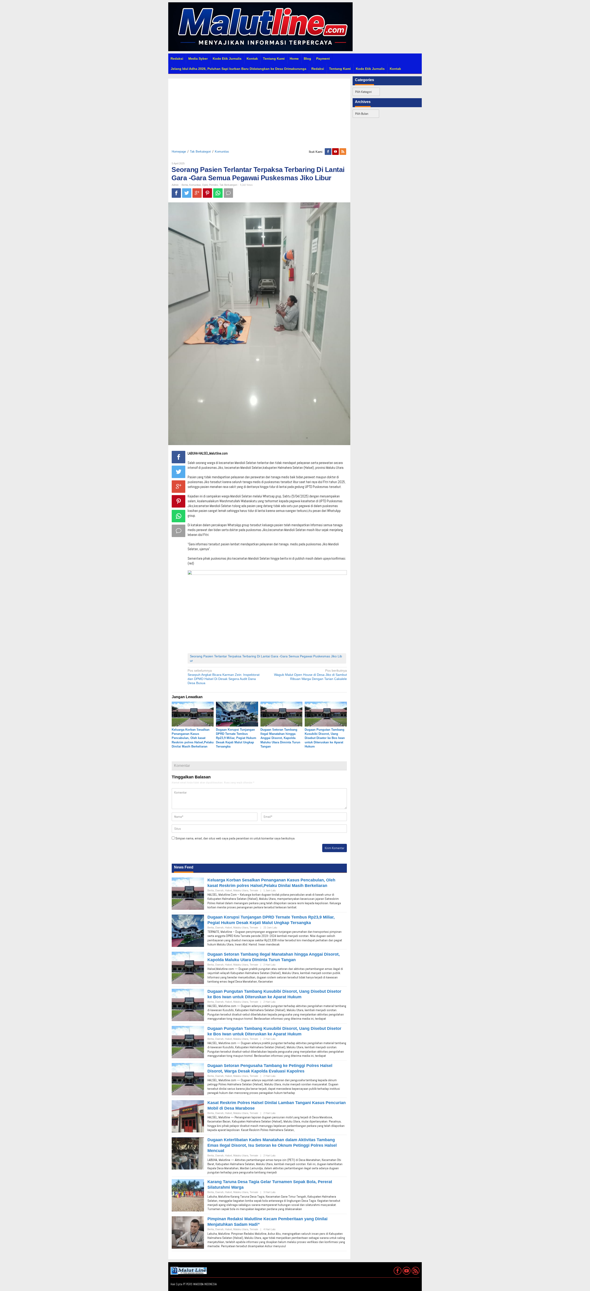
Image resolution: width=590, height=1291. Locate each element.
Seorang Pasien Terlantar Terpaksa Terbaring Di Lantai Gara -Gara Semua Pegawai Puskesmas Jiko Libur (266, 658)
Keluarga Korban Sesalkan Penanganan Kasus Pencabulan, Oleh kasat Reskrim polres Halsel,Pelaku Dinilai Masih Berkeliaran (193, 738)
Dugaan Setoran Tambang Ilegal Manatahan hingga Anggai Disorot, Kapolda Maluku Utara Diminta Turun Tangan (280, 738)
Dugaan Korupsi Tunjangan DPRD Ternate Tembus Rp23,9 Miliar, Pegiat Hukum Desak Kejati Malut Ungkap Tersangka (236, 738)
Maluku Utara (240, 890)
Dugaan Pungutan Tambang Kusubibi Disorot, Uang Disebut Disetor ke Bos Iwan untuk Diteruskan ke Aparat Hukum (325, 738)
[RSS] (343, 152)
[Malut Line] (260, 26)
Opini (205, 184)
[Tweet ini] (186, 193)
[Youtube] (335, 152)
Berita (185, 184)
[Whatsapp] (218, 193)
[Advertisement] (259, 111)
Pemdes (213, 184)
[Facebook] (328, 152)
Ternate (254, 890)
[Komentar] (228, 193)
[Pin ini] (207, 193)
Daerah (219, 890)
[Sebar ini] (176, 193)
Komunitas (222, 151)
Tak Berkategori (200, 151)
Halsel (228, 890)
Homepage (179, 151)
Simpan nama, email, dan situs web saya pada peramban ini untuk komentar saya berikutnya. (235, 838)
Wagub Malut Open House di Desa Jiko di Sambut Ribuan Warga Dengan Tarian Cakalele (310, 675)
